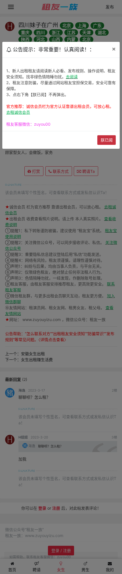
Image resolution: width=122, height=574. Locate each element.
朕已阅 (107, 140)
